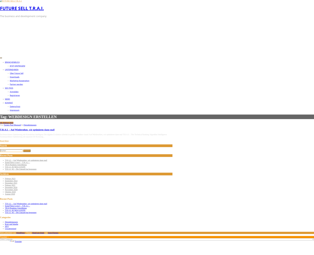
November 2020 (11, 190)
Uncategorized (10, 229)
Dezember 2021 (11, 183)
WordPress (20, 233)
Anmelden (14, 91)
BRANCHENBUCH (12, 62)
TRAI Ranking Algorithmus (16, 165)
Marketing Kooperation (19, 80)
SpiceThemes (53, 233)
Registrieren (15, 95)
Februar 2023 (10, 179)
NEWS (7, 99)
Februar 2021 (10, 185)
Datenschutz (15, 106)
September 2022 (11, 181)
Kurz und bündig (11, 224)
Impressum (14, 110)
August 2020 (10, 194)
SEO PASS (9, 88)
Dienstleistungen (30, 125)
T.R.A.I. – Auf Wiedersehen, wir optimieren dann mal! (27, 129)
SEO (7, 226)
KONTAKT (9, 103)
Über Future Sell (16, 73)
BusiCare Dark (38, 233)
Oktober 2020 (10, 192)
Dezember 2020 (11, 187)
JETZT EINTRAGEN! (17, 66)
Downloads (14, 77)
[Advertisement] (157, 38)
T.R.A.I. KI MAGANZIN (15, 167)
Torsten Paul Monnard (12, 125)
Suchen (27, 151)
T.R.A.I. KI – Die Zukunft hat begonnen (20, 169)
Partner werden (16, 84)
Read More (4, 141)
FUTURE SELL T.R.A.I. (22, 8)
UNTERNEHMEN (11, 69)
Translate (18, 241)
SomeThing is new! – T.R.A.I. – (17, 162)
